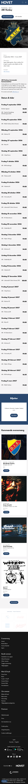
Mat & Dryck (5, 671)
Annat (3, 641)
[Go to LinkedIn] (17, 757)
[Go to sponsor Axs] (7, 617)
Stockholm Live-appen (7, 656)
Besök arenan (6, 654)
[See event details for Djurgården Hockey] (14, 454)
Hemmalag (4, 698)
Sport (10, 8)
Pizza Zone (4, 674)
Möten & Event (5, 694)
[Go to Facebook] (8, 757)
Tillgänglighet (4, 665)
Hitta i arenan (4, 661)
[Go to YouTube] (20, 757)
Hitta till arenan (5, 659)
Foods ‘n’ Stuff (5, 678)
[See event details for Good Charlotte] (14, 537)
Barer (2, 676)
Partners (3, 701)
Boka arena (4, 696)
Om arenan (5, 691)
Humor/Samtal (5, 645)
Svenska (11, 742)
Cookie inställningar (6, 733)
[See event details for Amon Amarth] (14, 495)
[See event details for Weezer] (14, 578)
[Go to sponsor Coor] (21, 617)
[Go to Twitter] (11, 757)
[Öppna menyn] (26, 2)
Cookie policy (4, 726)
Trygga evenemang (6, 663)
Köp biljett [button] (4, 781)
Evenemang (4, 8)
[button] (23, 2)
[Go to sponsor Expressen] (7, 625)
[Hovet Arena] (7, 2)
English (17, 742)
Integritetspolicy (5, 729)
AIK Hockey (7, 71)
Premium (4, 709)
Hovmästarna (4, 685)
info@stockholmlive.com (8, 782)
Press (2, 718)
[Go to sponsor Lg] (21, 625)
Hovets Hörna (4, 681)
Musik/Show (4, 643)
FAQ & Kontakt (5, 715)
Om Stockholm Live (6, 721)
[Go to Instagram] (14, 757)
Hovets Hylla (4, 683)
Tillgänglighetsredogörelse (8, 703)
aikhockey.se (15, 91)
